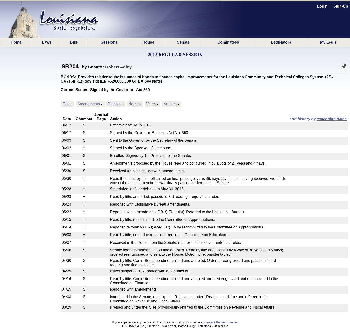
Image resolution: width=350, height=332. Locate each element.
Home (16, 42)
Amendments (88, 104)
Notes (133, 104)
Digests (114, 104)
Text (66, 104)
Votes (151, 104)
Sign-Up (340, 6)
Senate (183, 42)
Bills (74, 42)
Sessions (109, 42)
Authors (170, 104)
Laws (46, 42)
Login (322, 6)
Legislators (281, 42)
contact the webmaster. (221, 322)
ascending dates (332, 119)
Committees (228, 42)
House (148, 42)
